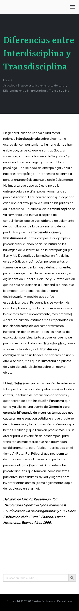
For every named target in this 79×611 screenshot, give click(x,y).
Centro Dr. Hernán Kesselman (52, 601)
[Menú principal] (72, 7)
